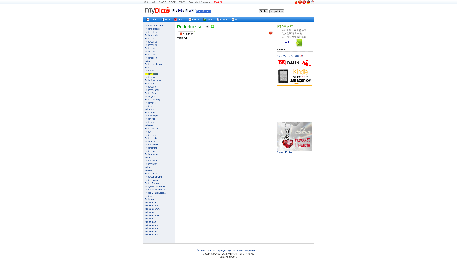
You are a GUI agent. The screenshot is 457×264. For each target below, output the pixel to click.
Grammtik (193, 2)
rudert (147, 167)
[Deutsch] (308, 3)
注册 (154, 2)
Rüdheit (148, 196)
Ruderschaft (151, 141)
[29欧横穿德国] (294, 66)
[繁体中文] (304, 3)
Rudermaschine (152, 128)
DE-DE (172, 2)
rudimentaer (151, 202)
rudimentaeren (152, 212)
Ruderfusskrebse (153, 80)
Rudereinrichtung (153, 64)
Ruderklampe (151, 115)
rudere (148, 61)
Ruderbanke (151, 42)
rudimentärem (151, 225)
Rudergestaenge (153, 99)
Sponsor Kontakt (285, 152)
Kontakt (211, 250)
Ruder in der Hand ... (155, 25)
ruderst (148, 157)
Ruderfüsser (151, 77)
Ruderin (149, 106)
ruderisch (149, 109)
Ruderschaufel (152, 144)
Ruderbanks (151, 45)
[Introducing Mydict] (296, 3)
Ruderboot (150, 51)
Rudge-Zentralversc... (155, 193)
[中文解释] (271, 34)
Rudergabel (150, 87)
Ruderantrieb (151, 35)
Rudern (148, 132)
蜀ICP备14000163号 (238, 250)
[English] (312, 3)
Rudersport (150, 151)
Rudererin (150, 70)
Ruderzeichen (152, 180)
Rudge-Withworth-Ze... (156, 189)
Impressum (254, 250)
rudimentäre (151, 222)
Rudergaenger (152, 90)
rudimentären (151, 228)
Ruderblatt (150, 48)
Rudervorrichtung (153, 177)
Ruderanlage (151, 32)
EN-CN (182, 2)
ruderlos (149, 125)
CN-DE (162, 2)
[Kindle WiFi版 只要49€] (294, 85)
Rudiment (149, 199)
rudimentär (150, 218)
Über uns (201, 250)
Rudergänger (151, 93)
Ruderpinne (150, 135)
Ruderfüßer (150, 83)
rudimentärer (151, 231)
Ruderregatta (151, 138)
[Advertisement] (294, 103)
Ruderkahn (150, 112)
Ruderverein (151, 173)
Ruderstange (151, 161)
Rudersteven (151, 164)
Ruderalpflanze (152, 29)
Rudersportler (151, 154)
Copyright (221, 250)
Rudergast (150, 96)
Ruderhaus (150, 103)
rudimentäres (151, 234)
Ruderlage (150, 122)
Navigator (205, 2)
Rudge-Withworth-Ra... (156, 186)
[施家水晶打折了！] (294, 150)
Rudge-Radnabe (153, 183)
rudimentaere (151, 206)
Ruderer (149, 67)
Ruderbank (150, 38)
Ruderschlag (151, 148)
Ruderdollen (151, 58)
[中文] (300, 3)
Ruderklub (150, 119)
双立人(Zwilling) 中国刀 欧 (290, 56)
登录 (146, 2)
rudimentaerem (152, 209)
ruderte (148, 170)
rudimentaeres (152, 215)
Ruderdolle (150, 54)
